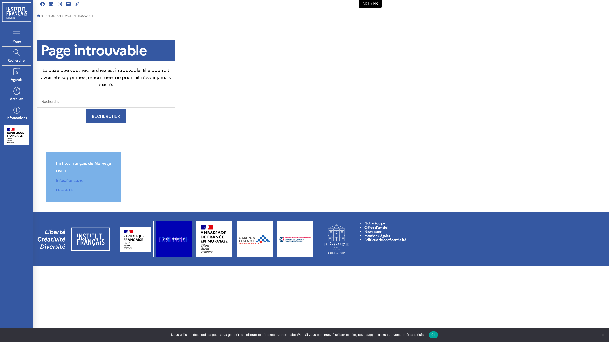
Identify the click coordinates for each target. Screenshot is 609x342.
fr (375, 3)
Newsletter (66, 190)
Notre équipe (374, 223)
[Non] (603, 334)
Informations (17, 117)
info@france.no (69, 180)
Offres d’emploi (376, 227)
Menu (16, 41)
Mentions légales (377, 235)
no (365, 3)
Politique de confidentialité (385, 240)
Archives (16, 98)
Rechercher (17, 60)
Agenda (17, 79)
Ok (433, 335)
